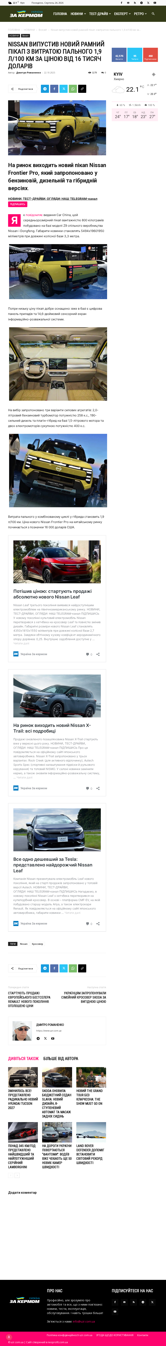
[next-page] (17, 1175)
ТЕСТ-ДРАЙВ (98, 14)
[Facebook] (121, 3)
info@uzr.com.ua (84, 1321)
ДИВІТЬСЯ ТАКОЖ (23, 1058)
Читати (135, 49)
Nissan (24, 943)
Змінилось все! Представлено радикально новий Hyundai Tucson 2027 (23, 1099)
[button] (153, 14)
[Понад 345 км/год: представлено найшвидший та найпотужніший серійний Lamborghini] (23, 1132)
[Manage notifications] (9, 1337)
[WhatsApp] (73, 89)
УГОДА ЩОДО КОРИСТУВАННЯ (114, 1335)
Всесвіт (43, 30)
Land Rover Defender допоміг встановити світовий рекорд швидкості (90, 1154)
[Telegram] (141, 3)
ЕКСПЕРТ (121, 14)
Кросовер (37, 943)
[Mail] (128, 3)
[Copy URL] (82, 89)
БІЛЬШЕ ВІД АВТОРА (61, 1058)
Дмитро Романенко (28, 72)
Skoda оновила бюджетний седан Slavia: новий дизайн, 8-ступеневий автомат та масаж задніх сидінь (56, 1103)
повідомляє (34, 215)
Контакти (142, 1335)
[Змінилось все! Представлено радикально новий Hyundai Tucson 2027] (23, 1077)
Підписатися (152, 49)
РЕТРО (139, 14)
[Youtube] (155, 3)
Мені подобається (121, 51)
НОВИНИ (77, 14)
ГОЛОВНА (60, 14)
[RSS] (135, 3)
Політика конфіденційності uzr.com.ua (69, 1335)
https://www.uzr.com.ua (48, 1030)
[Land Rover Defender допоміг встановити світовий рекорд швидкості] (91, 1132)
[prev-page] (10, 1175)
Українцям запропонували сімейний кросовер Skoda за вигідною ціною (83, 997)
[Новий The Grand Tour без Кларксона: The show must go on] (91, 1077)
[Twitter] (148, 3)
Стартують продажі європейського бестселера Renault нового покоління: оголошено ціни (29, 999)
